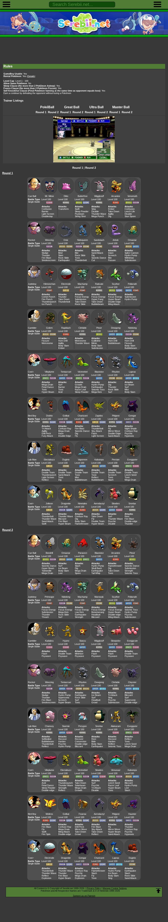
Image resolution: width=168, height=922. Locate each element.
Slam (60, 255)
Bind (60, 253)
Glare (111, 253)
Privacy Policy (94, 888)
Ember (111, 209)
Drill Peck (46, 433)
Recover (62, 739)
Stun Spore (130, 216)
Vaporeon (82, 459)
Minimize (79, 653)
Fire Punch (47, 299)
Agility (111, 214)
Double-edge (131, 521)
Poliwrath (132, 284)
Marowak (99, 597)
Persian (115, 459)
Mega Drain (47, 384)
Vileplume (49, 372)
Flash (94, 433)
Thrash (45, 617)
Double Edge (114, 301)
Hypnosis (129, 436)
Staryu (82, 641)
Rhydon (116, 372)
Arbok (116, 240)
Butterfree (82, 196)
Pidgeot (115, 415)
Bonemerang (97, 612)
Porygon (82, 726)
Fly (76, 436)
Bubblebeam (97, 304)
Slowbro (116, 503)
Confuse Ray (64, 428)
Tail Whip (95, 573)
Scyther (116, 284)
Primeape (49, 597)
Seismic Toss (98, 389)
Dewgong (115, 328)
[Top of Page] (158, 890)
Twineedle (46, 570)
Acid (60, 392)
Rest (127, 516)
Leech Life (130, 211)
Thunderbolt (81, 260)
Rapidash (66, 328)
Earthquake (64, 260)
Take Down (113, 211)
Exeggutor (132, 459)
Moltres (49, 814)
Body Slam (63, 345)
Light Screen (48, 214)
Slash (111, 480)
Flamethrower (82, 523)
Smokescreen (49, 260)
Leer (60, 573)
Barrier (45, 211)
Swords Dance (98, 258)
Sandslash (99, 240)
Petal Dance (48, 387)
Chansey (49, 726)
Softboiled (46, 739)
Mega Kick (96, 392)
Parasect (82, 553)
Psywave (46, 656)
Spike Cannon (131, 253)
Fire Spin (46, 834)
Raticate (99, 284)
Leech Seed (130, 475)
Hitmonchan (49, 284)
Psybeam (79, 214)
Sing (93, 209)
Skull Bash (96, 568)
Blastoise (99, 372)
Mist (127, 389)
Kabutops (99, 459)
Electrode (66, 284)
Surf (60, 384)
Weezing (49, 240)
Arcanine (115, 196)
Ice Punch (47, 304)
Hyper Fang (97, 299)
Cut (93, 260)
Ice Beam (129, 384)
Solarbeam (80, 785)
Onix (66, 240)
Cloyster (132, 682)
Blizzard (62, 519)
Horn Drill (62, 340)
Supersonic (63, 697)
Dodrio (49, 415)
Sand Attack (97, 253)
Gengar (132, 415)
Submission (130, 260)
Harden (62, 741)
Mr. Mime (49, 196)
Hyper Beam (114, 299)
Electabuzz (49, 459)
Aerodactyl (99, 503)
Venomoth (132, 196)
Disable (95, 211)
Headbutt (95, 614)
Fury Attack (47, 436)
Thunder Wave (98, 214)
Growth (78, 384)
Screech (112, 255)
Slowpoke (115, 641)
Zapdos (99, 415)
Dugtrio (65, 459)
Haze (61, 433)
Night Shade (131, 428)
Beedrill (49, 553)
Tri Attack (46, 428)
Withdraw (129, 258)
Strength (129, 570)
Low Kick (79, 612)
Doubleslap (47, 216)
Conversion (80, 741)
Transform (63, 209)
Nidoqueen (82, 240)
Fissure (112, 260)
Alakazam (116, 726)
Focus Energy (82, 297)
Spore (78, 573)
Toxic (77, 258)
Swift (77, 209)
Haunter (132, 814)
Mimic (94, 343)
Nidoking (132, 328)
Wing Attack (114, 304)
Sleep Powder (82, 211)
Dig (109, 216)
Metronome (47, 343)
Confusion (47, 209)
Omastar (132, 240)
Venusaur (115, 770)
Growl (94, 702)
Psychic (129, 433)
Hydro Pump (131, 255)
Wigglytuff (99, 196)
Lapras (132, 372)
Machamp (82, 284)
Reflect (45, 480)
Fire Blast (46, 258)
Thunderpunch (49, 301)
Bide (93, 741)
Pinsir (99, 328)
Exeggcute (132, 641)
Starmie (66, 726)
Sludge (45, 253)
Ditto (66, 196)
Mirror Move (114, 431)
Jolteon (49, 503)
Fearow (82, 814)
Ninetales (82, 503)
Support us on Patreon (84, 895)
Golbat (66, 415)
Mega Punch (97, 216)
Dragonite (66, 503)
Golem (49, 328)
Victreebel (82, 372)
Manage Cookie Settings (115, 888)
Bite (76, 253)
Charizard (82, 415)
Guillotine (95, 340)
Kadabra (49, 641)
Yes (29, 76)
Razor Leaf (80, 389)
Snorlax (132, 503)
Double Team (48, 472)
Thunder (46, 255)
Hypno (66, 641)
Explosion (46, 878)
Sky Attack (96, 431)
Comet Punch (48, 297)
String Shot (80, 216)
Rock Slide (63, 258)
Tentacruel (66, 372)
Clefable (82, 328)
